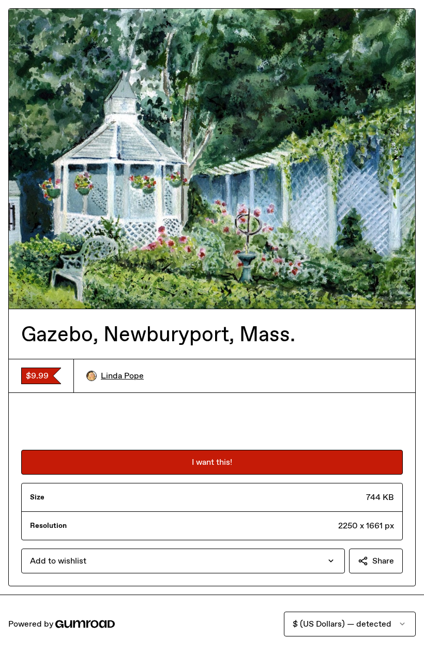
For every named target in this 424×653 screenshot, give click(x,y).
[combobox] (183, 561)
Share (383, 561)
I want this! (212, 462)
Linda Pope (122, 376)
